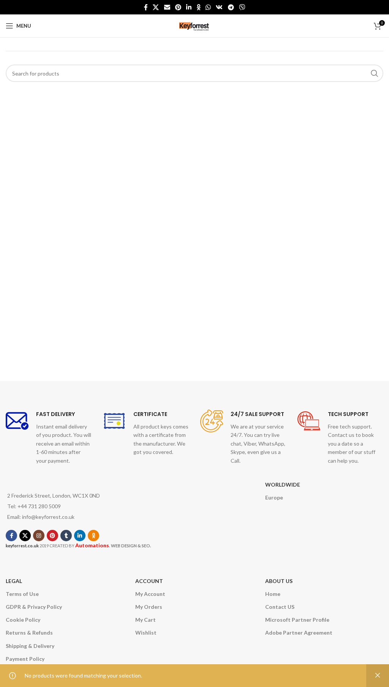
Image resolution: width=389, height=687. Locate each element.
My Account (150, 594)
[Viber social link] (241, 7)
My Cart (145, 619)
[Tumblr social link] (66, 535)
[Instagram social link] (38, 535)
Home (272, 594)
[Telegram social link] (230, 7)
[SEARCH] (374, 73)
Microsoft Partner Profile (297, 619)
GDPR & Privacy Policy (34, 606)
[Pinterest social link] (177, 7)
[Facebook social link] (145, 7)
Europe (274, 497)
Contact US (279, 606)
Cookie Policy (23, 619)
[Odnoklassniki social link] (198, 7)
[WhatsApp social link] (208, 7)
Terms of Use (22, 594)
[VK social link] (219, 7)
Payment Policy (25, 658)
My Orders (148, 606)
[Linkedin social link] (189, 7)
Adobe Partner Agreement (298, 632)
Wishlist (146, 632)
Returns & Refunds (29, 632)
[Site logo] (194, 25)
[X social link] (155, 7)
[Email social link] (166, 7)
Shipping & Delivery (30, 646)
